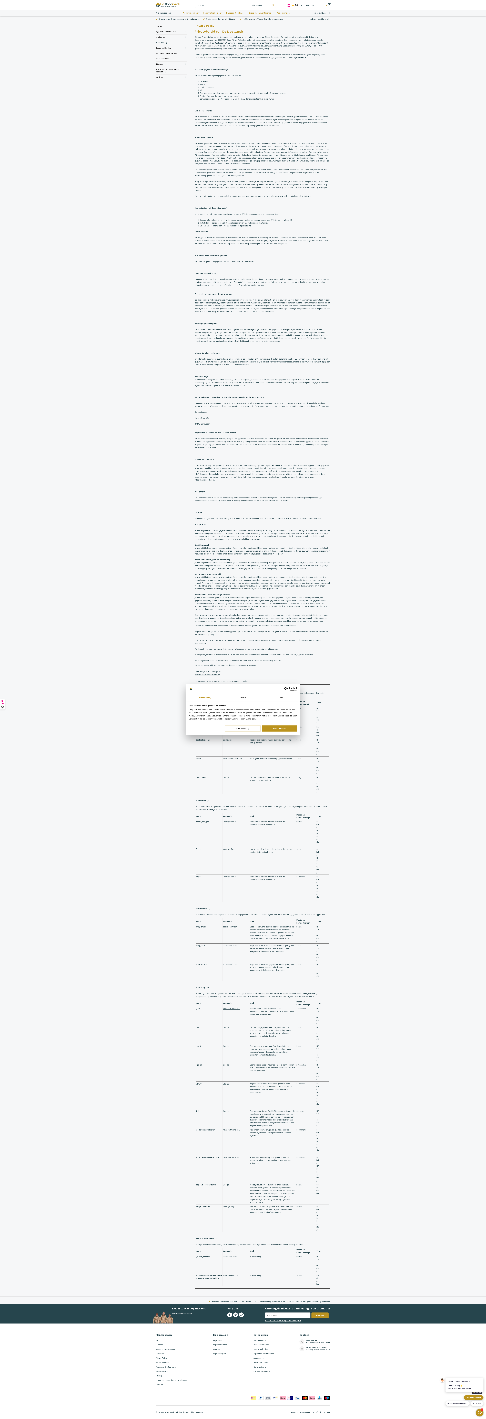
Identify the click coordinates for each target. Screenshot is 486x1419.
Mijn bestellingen (220, 1345)
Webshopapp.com (230, 1275)
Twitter (235, 1314)
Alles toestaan (279, 728)
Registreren (217, 1340)
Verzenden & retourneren (167, 53)
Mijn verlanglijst (219, 1353)
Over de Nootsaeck (322, 13)
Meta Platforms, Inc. (231, 1008)
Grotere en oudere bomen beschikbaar (167, 70)
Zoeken (273, 5)
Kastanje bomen (260, 1367)
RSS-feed (317, 1412)
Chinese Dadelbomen (262, 1371)
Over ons (159, 26)
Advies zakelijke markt (320, 19)
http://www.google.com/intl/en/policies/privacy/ (291, 196)
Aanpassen (241, 728)
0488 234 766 (311, 1340)
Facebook (229, 1314)
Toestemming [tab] (205, 697)
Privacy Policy (161, 42)
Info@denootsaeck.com (316, 1347)
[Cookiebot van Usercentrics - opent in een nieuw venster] (286, 689)
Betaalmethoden (163, 48)
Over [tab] (281, 697)
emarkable (199, 1412)
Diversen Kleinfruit (234, 13)
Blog (157, 1340)
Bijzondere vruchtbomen (260, 13)
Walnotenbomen (190, 13)
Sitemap (159, 64)
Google (226, 777)
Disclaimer (160, 37)
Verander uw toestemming (207, 674)
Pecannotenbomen (212, 13)
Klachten (160, 77)
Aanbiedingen (283, 13)
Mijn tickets (217, 1349)
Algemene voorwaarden (166, 32)
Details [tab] (243, 697)
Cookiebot (244, 681)
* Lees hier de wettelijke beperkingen (283, 1320)
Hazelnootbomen (261, 1362)
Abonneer (320, 1315)
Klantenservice (162, 58)
